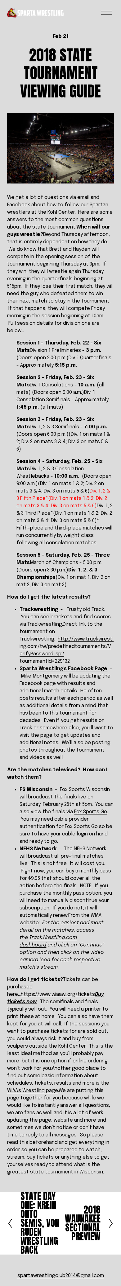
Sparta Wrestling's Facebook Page (63, 668)
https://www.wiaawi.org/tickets (58, 994)
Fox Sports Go (90, 811)
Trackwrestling (39, 609)
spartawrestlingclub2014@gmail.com (60, 1275)
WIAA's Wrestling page (32, 1090)
